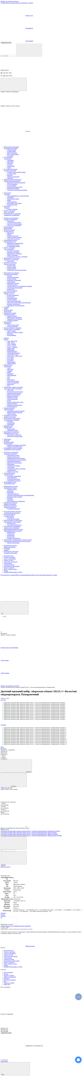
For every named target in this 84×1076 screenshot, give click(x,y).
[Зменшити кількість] (14, 842)
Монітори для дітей (12, 471)
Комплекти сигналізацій (14, 280)
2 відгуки (3, 700)
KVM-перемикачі (12, 406)
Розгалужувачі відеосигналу (15, 391)
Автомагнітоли (11, 470)
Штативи (9, 175)
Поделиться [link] (4, 751)
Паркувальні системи (13, 455)
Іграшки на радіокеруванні (14, 446)
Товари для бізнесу (9, 567)
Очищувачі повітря (12, 320)
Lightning (9, 371)
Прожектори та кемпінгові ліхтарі (16, 270)
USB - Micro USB (12, 341)
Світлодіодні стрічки (13, 325)
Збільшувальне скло (12, 236)
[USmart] (3, 725)
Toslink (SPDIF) (11, 363)
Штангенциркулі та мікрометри (16, 501)
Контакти (29, 575)
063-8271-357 (29, 15)
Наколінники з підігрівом (14, 253)
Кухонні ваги (11, 296)
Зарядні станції (11, 414)
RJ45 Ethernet (11, 379)
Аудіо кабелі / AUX (12, 354)
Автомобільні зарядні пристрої (15, 411)
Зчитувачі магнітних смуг (14, 525)
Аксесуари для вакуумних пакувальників (18, 302)
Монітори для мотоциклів (14, 462)
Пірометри (10, 491)
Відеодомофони (11, 335)
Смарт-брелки (11, 281)
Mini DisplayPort (11, 375)
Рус (5, 616)
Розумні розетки (11, 278)
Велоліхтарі (10, 261)
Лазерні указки (11, 265)
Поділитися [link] (4, 753)
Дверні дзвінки (11, 331)
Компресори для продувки (14, 405)
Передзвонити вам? (6, 42)
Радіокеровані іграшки (13, 246)
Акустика (10, 164)
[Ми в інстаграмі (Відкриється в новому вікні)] (13, 587)
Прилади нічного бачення (14, 237)
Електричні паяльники (13, 508)
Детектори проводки (13, 494)
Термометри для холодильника (15, 305)
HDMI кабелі (11, 350)
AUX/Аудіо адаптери (13, 381)
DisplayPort (10, 374)
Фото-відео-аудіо (8, 556)
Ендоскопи (10, 156)
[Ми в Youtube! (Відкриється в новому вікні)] (62, 587)
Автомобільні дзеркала (13, 465)
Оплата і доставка (10, 575)
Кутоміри (9, 498)
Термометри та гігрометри (14, 319)
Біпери (9, 200)
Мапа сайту (7, 984)
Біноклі (9, 234)
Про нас (3, 575)
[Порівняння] (14, 84)
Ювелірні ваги (11, 532)
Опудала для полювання (14, 225)
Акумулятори (11, 423)
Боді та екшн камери (13, 154)
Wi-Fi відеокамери (12, 184)
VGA (8, 377)
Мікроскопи (10, 233)
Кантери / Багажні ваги (13, 304)
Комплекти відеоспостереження (16, 182)
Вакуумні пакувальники (14, 301)
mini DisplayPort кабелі (13, 353)
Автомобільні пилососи (14, 480)
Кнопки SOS (10, 289)
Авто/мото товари (9, 564)
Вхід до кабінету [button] (8, 972)
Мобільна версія (30, 946)
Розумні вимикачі (12, 290)
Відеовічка (10, 334)
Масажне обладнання (13, 542)
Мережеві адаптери (12, 396)
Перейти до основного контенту (10, 1)
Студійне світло (11, 173)
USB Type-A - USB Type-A (14, 356)
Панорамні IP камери (13, 188)
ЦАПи (9, 167)
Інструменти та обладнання (11, 566)
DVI (8, 378)
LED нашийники (12, 201)
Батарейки (10, 421)
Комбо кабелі (11, 348)
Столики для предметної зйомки (16, 172)
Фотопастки (10, 221)
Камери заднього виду (13, 457)
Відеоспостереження (13, 277)
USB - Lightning (11, 344)
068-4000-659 (29, 28)
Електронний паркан (13, 198)
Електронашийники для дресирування (18, 196)
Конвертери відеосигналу (14, 393)
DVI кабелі (10, 360)
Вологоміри (10, 492)
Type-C (9, 368)
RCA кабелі (10, 359)
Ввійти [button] (3, 828)
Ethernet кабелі (11, 362)
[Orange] (31, 835)
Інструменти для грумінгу (14, 203)
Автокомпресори (12, 477)
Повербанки (10, 424)
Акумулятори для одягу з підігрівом (17, 256)
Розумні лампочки (12, 326)
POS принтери (11, 523)
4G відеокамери (11, 185)
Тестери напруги (12, 489)
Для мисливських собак (14, 222)
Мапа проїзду (4, 1061)
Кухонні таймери (12, 299)
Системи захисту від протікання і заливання (19, 286)
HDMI (9, 372)
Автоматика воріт (12, 284)
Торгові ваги (10, 534)
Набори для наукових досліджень (16, 445)
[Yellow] (29, 834)
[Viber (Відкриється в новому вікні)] (13, 600)
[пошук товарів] (29, 50)
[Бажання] (42, 98)
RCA (8, 385)
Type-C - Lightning (12, 347)
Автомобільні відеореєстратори (16, 458)
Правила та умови (52, 575)
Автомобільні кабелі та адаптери (16, 468)
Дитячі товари (8, 563)
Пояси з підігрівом (12, 255)
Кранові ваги (11, 535)
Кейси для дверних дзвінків (15, 332)
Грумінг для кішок (12, 209)
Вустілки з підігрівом (13, 250)
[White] (29, 832)
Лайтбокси (10, 178)
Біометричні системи (13, 283)
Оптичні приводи (12, 403)
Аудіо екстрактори (12, 399)
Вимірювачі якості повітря (14, 497)
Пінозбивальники (12, 298)
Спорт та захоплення (10, 558)
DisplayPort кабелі (12, 351)
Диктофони (10, 160)
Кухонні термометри (13, 295)
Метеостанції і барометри (14, 317)
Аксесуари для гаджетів (10, 561)
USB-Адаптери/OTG (13, 382)
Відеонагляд (10, 517)
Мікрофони (10, 161)
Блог (45, 575)
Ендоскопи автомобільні (14, 476)
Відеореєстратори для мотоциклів (16, 459)
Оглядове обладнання (13, 519)
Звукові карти (11, 166)
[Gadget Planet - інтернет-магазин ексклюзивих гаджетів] (9, 923)
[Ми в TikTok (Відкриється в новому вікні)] (62, 600)
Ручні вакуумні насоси (13, 479)
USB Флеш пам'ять (12, 430)
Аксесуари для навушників (14, 436)
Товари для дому (8, 560)
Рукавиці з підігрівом (13, 252)
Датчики (9, 276)
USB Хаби (10, 390)
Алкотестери (10, 467)
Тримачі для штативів (13, 176)
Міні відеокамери (12, 153)
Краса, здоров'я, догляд (10, 569)
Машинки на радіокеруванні (15, 243)
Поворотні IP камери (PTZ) (14, 187)
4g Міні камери (11, 151)
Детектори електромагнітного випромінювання (20, 495)
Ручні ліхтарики (11, 267)
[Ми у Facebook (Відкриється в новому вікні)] (37, 587)
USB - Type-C (11, 342)
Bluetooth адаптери (12, 397)
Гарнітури (10, 163)
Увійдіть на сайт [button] (5, 787)
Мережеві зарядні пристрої (14, 412)
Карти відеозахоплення (13, 394)
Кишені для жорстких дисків (15, 402)
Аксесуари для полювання (14, 224)
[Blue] (30, 831)
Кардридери (10, 384)
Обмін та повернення (21, 575)
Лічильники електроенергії (14, 287)
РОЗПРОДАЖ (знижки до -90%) (13, 572)
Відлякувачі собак (12, 204)
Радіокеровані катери (13, 244)
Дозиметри (10, 499)
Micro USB (10, 369)
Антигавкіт (10, 197)
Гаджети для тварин (9, 557)
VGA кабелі (10, 357)
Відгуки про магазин (38, 575)
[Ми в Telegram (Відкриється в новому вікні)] (37, 600)
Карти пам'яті (11, 429)
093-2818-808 (29, 41)
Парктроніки (10, 464)
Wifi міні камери (11, 150)
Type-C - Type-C (11, 345)
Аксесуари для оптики (13, 238)
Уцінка (6, 570)
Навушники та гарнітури (14, 435)
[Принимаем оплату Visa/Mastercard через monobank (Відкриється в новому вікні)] (16, 926)
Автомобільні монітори (13, 461)
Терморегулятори (12, 316)
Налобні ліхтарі (11, 268)
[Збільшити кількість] (14, 857)
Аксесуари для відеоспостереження (17, 190)
